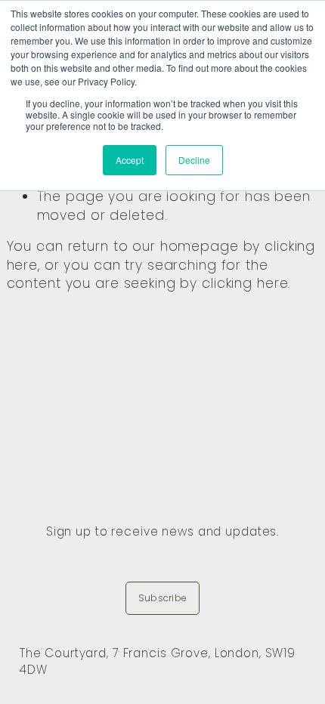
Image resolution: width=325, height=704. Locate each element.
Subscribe (162, 597)
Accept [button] (130, 159)
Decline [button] (194, 159)
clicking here (245, 283)
